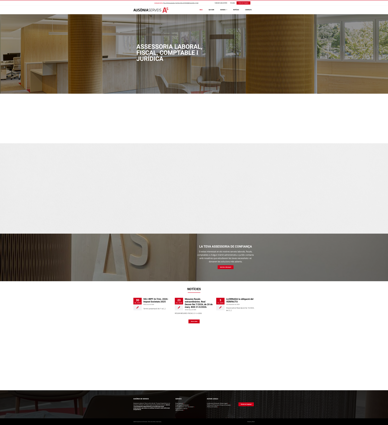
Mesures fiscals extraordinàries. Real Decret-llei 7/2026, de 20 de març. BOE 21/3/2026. (199, 303)
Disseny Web (251, 422)
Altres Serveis (179, 410)
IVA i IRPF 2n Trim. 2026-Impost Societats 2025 (155, 300)
